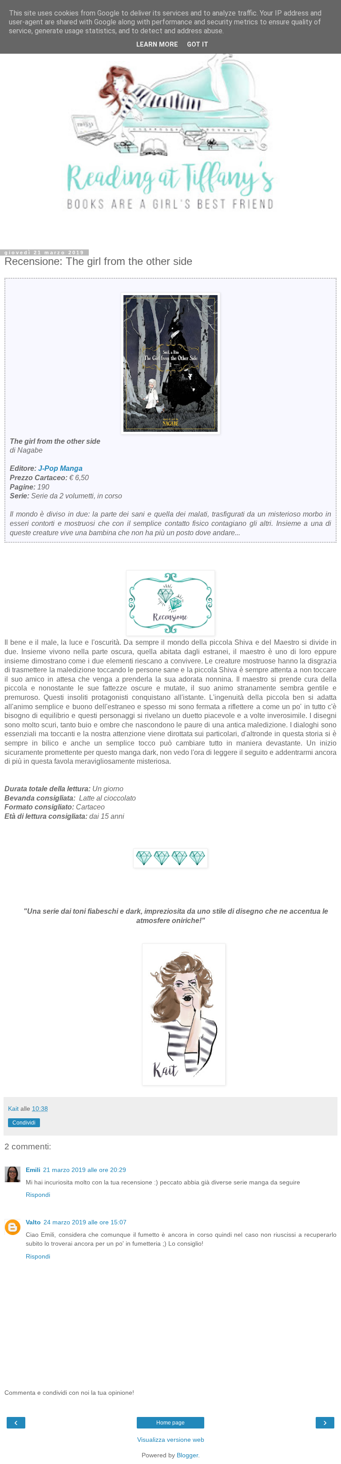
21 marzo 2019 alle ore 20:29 (84, 1169)
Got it (197, 44)
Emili (33, 1169)
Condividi (24, 1123)
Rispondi (38, 1194)
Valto (33, 1222)
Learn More (157, 44)
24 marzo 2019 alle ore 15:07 (85, 1222)
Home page (170, 1423)
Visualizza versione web (170, 1439)
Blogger (187, 1455)
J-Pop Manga (60, 468)
